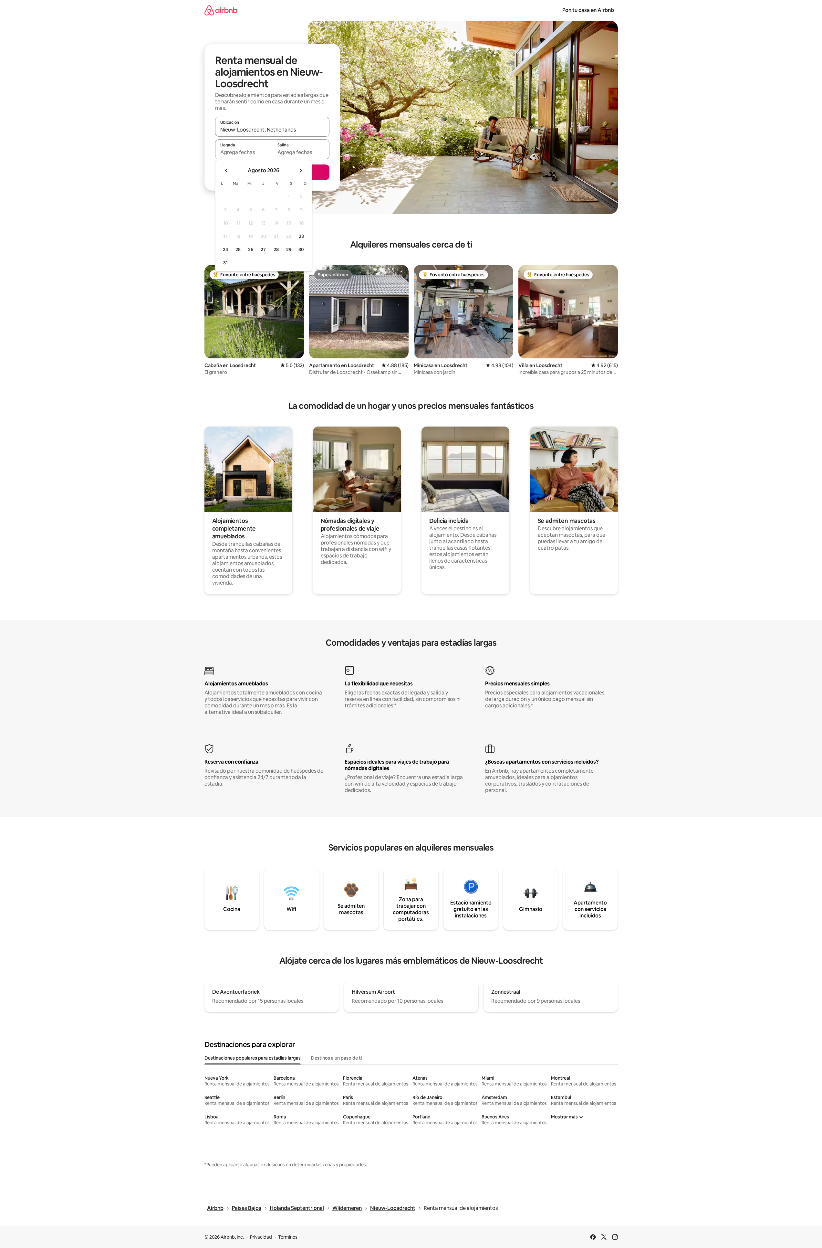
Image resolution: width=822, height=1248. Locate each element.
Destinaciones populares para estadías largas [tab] (252, 1058)
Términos (287, 1237)
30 (301, 249)
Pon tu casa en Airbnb (588, 10)
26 (250, 249)
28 (276, 249)
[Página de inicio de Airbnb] (220, 10)
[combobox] (272, 129)
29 (288, 249)
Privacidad (261, 1237)
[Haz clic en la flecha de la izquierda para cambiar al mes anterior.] (226, 171)
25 (238, 249)
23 (301, 236)
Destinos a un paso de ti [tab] (336, 1058)
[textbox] (243, 152)
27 (263, 249)
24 (225, 249)
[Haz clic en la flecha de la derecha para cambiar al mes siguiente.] (301, 171)
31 (225, 263)
